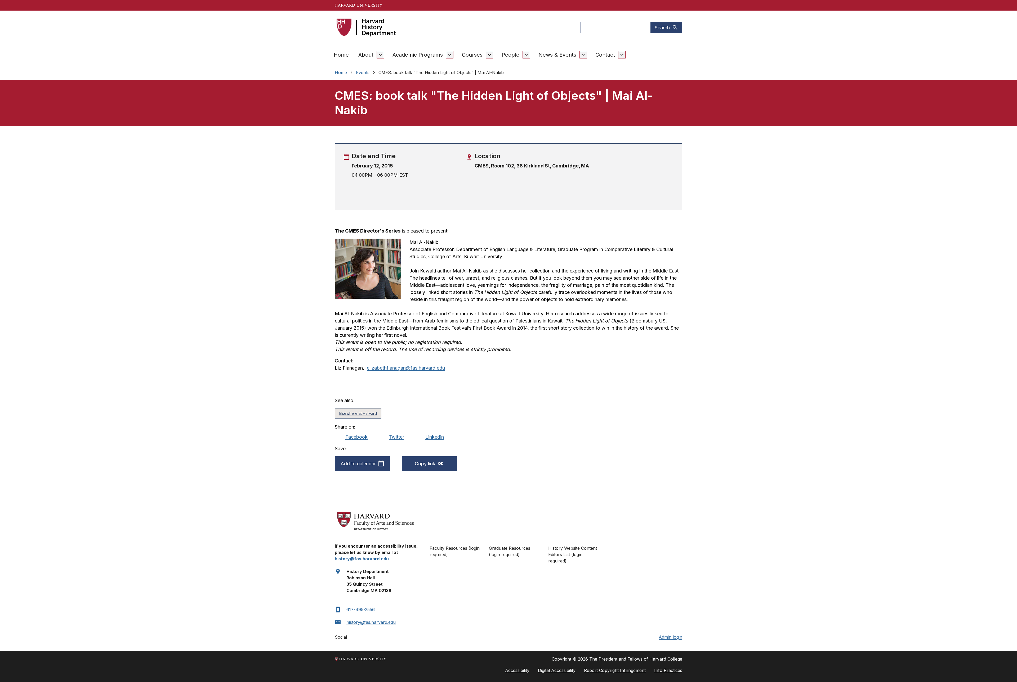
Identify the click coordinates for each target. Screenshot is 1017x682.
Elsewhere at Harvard (358, 413)
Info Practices (668, 670)
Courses (472, 55)
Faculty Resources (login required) (455, 551)
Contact (605, 55)
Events (362, 72)
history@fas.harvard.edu (371, 622)
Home (341, 55)
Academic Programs (417, 55)
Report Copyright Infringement (615, 670)
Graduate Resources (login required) (509, 551)
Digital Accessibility (557, 670)
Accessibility (517, 670)
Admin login (670, 637)
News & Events (557, 55)
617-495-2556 (360, 609)
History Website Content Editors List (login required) (572, 554)
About (365, 55)
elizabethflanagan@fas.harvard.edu (406, 368)
